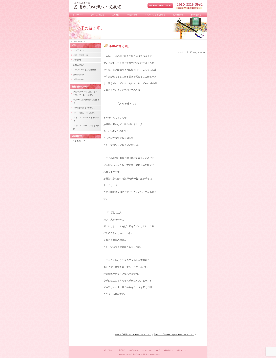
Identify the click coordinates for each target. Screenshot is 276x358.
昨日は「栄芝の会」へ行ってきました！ (133, 334)
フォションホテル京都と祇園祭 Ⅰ (86, 127)
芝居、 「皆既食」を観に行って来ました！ (174, 334)
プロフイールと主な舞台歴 (155, 15)
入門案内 (115, 15)
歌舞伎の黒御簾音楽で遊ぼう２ (86, 101)
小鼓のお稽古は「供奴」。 (84, 108)
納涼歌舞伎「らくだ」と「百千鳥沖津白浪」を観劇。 (86, 93)
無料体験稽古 (178, 15)
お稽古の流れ (132, 15)
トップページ (78, 15)
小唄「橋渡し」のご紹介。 (84, 113)
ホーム (72, 41)
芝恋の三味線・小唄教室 (139, 354)
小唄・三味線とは (98, 15)
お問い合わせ (196, 15)
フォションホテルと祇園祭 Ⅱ (87, 119)
